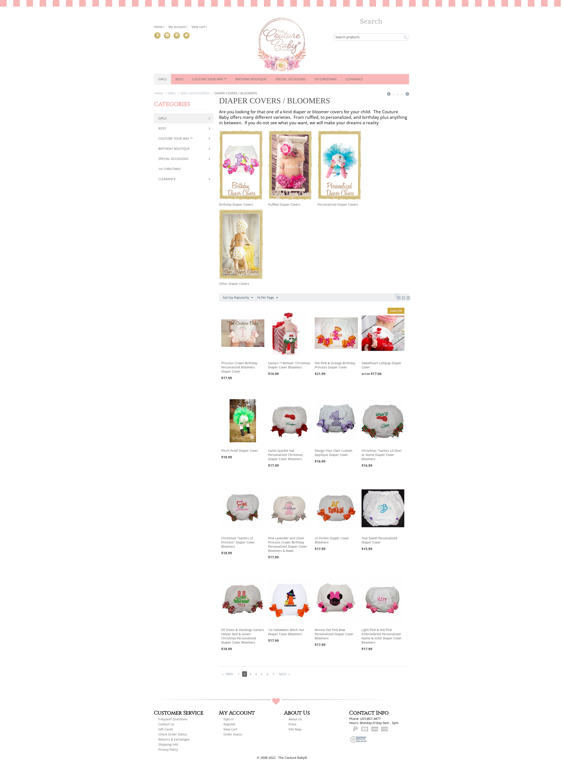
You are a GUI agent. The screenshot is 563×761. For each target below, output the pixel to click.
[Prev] (389, 94)
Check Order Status (172, 734)
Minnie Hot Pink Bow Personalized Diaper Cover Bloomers (334, 634)
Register (229, 724)
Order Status (232, 734)
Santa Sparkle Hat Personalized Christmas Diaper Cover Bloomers (285, 454)
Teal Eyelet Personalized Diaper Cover (379, 540)
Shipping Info (168, 744)
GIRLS (162, 79)
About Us (295, 719)
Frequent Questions (173, 719)
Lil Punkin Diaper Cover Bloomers (332, 540)
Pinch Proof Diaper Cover (239, 450)
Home (158, 93)
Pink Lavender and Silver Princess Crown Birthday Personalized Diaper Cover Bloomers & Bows (287, 544)
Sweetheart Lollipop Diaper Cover (382, 365)
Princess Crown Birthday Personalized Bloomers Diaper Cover (239, 367)
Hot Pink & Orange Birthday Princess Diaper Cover (335, 365)
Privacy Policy (168, 749)
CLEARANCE (354, 79)
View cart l (199, 27)
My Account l (177, 27)
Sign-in (228, 719)
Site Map (295, 729)
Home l (159, 27)
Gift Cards (165, 729)
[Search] (406, 37)
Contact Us (166, 724)
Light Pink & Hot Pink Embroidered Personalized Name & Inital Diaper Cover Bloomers (382, 636)
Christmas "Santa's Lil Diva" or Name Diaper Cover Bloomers (382, 454)
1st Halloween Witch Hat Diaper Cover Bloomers (286, 632)
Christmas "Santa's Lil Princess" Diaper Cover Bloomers (238, 542)
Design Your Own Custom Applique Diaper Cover (333, 452)
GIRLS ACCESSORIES (195, 93)
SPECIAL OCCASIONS (290, 79)
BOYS (179, 79)
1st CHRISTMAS (325, 79)
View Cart (230, 729)
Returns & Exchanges (174, 739)
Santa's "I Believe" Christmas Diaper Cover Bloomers (289, 365)
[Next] (407, 94)
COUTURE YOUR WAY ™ (209, 79)
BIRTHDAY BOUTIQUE (251, 79)
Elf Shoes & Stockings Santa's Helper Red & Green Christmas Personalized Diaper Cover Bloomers (242, 636)
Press (292, 724)
